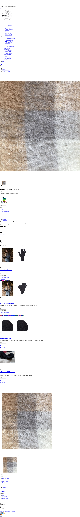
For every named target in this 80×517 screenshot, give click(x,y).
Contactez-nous (4, 488)
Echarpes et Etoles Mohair (8, 34)
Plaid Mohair (5, 59)
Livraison (3, 477)
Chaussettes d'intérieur (8, 52)
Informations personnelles (5, 497)
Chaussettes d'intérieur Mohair (9, 29)
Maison (4, 56)
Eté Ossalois (3, 482)
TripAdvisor (3, 489)
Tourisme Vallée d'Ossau (5, 481)
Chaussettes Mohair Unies (7, 372)
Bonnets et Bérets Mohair (8, 35)
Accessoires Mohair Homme (9, 41)
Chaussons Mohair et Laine (9, 40)
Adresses (3, 494)
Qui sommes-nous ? (4, 487)
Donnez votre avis (2, 234)
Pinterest (3, 209)
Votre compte (2, 491)
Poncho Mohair (7, 26)
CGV (2, 479)
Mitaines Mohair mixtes (7, 303)
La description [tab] (4, 219)
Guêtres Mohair (7, 30)
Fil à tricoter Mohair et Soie (7, 58)
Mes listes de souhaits (5, 498)
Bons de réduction (4, 496)
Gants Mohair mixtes (6, 270)
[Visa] (1, 516)
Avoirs (3, 495)
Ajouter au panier (3, 205)
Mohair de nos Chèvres (5, 480)
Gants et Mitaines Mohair (8, 33)
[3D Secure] (3, 513)
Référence (1, 224)
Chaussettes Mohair (7, 28)
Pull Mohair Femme (8, 25)
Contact (3, 61)
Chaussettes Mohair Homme (9, 38)
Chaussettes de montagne (8, 53)
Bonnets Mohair (7, 43)
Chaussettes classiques (8, 51)
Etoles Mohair (7, 47)
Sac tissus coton (6, 60)
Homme (5, 36)
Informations (2, 501)
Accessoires (5, 45)
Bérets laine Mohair (6, 338)
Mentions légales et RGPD (5, 478)
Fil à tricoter (5, 31)
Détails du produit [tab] (4, 220)
